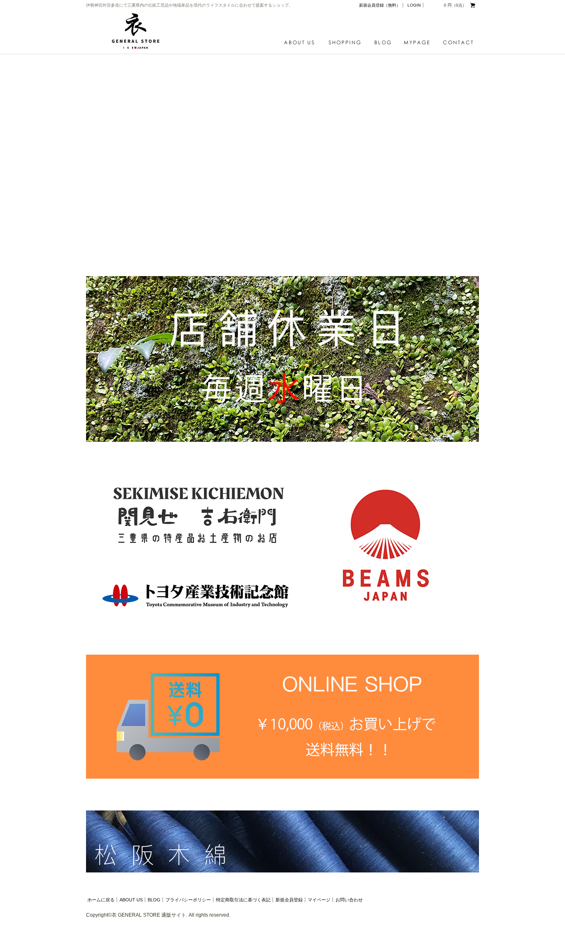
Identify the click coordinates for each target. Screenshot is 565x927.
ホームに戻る (101, 899)
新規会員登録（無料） (379, 5)
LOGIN (414, 5)
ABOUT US (301, 42)
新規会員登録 (289, 899)
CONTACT (458, 42)
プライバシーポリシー (188, 899)
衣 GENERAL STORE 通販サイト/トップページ (138, 31)
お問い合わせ (349, 899)
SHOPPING (346, 42)
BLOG (384, 42)
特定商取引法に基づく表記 (243, 899)
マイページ (319, 899)
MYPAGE (419, 42)
